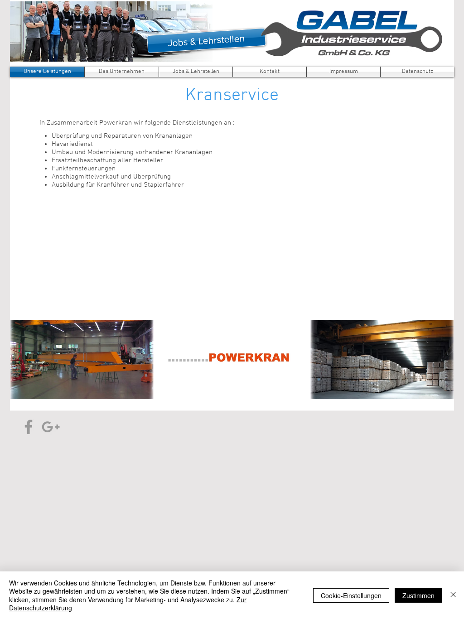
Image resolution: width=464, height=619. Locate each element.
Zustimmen (418, 595)
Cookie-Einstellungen (351, 595)
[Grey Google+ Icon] (50, 426)
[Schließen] (453, 595)
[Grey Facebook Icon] (28, 426)
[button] (82, 359)
